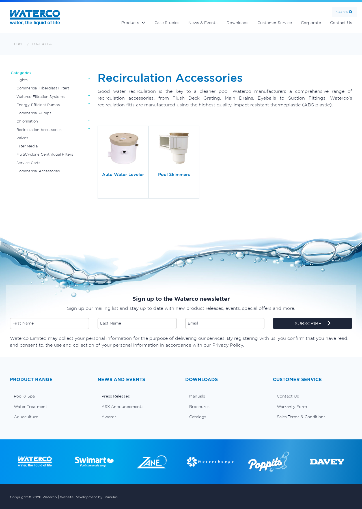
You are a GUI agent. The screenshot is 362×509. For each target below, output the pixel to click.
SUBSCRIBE (309, 323)
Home (19, 44)
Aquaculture (26, 416)
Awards (109, 416)
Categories (21, 73)
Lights (21, 80)
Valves (22, 138)
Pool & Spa (42, 44)
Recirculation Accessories (38, 130)
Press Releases (116, 396)
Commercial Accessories (38, 171)
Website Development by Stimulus (89, 497)
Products (130, 22)
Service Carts (28, 163)
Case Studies (166, 22)
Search (342, 12)
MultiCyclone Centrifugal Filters (44, 154)
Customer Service (274, 22)
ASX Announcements (122, 406)
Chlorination (27, 121)
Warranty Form (292, 406)
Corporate (311, 22)
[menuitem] (49, 396)
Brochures (199, 406)
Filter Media (27, 146)
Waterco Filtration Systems (40, 97)
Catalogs (197, 416)
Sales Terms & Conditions (301, 416)
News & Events (202, 22)
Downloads (237, 22)
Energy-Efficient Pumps (38, 105)
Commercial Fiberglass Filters (42, 88)
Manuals (197, 396)
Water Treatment (30, 406)
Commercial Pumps (33, 113)
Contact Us (341, 22)
